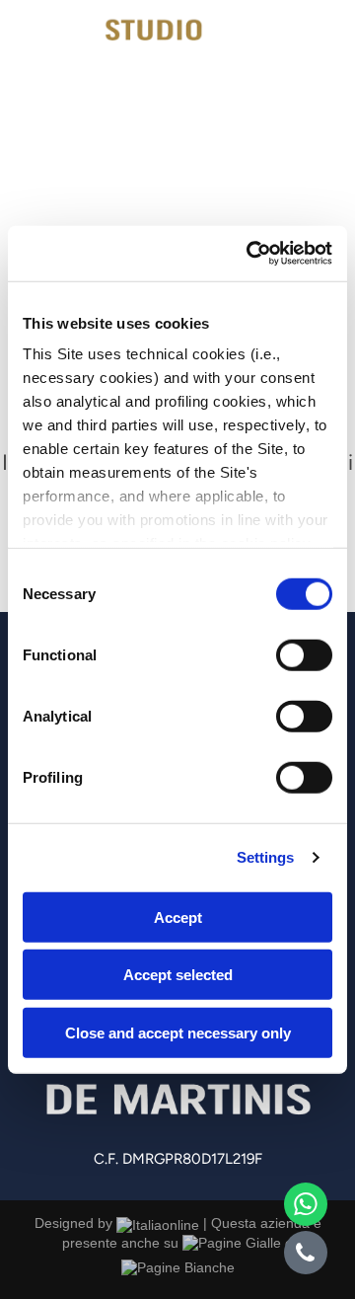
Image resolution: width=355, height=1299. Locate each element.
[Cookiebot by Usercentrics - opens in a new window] (250, 254)
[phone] (305, 1255)
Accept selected (178, 974)
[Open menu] (318, 45)
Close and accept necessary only (178, 1032)
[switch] (304, 654)
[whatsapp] (305, 1207)
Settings (266, 857)
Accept (178, 916)
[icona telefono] (35, 63)
